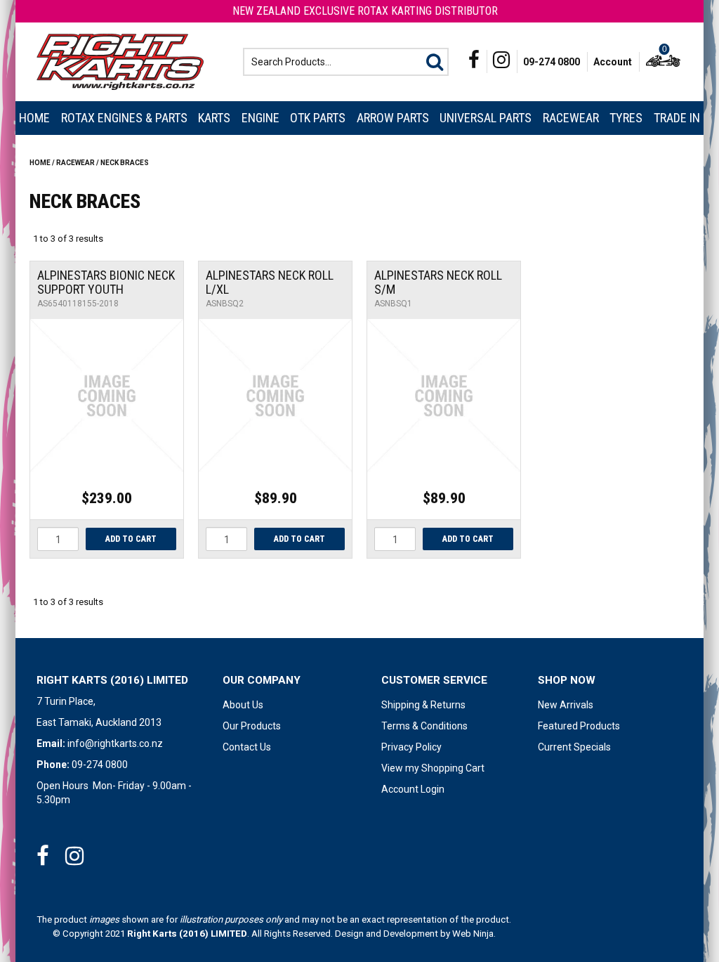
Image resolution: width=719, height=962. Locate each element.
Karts (214, 117)
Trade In (677, 117)
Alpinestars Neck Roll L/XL (270, 282)
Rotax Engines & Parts (124, 117)
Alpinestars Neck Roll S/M (438, 282)
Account (612, 61)
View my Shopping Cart (432, 768)
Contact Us (247, 747)
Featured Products (579, 726)
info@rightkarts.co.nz (115, 743)
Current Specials (574, 747)
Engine (260, 117)
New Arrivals (565, 704)
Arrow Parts (393, 117)
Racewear (571, 117)
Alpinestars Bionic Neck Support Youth (106, 282)
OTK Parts (317, 117)
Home (34, 117)
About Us (243, 704)
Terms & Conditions (424, 726)
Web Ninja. (474, 933)
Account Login (412, 789)
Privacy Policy (411, 747)
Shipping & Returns (423, 704)
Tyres (625, 117)
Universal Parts (486, 117)
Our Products (252, 726)
